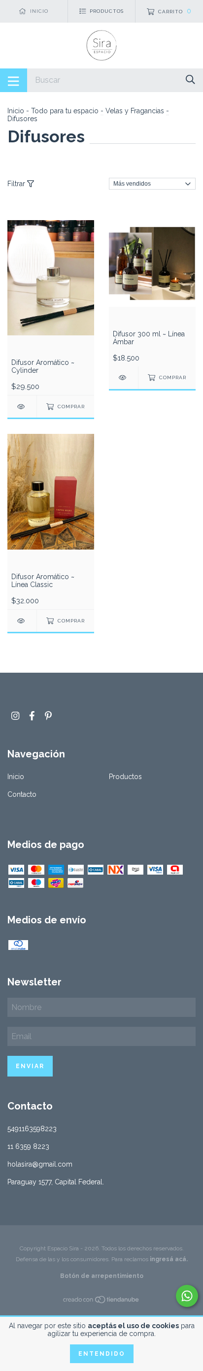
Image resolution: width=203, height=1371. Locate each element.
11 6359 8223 (28, 1146)
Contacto (21, 794)
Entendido (101, 1353)
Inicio (15, 111)
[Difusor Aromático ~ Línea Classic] (21, 621)
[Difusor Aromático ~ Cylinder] (21, 406)
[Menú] (13, 80)
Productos (125, 777)
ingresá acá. (169, 1259)
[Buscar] (190, 79)
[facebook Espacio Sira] (32, 715)
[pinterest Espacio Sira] (48, 715)
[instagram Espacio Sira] (15, 715)
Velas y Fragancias (134, 111)
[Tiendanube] (101, 1302)
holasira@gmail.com (39, 1164)
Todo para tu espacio (65, 111)
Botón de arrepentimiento (101, 1276)
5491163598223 (32, 1129)
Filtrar (17, 184)
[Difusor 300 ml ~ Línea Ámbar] (123, 377)
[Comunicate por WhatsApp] (187, 1296)
